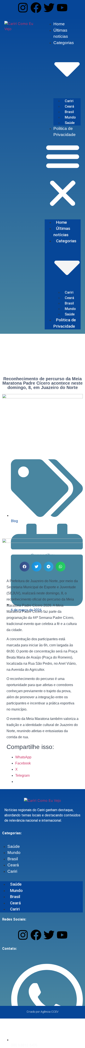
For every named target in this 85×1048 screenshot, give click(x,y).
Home (59, 24)
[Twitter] (49, 7)
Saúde (70, 123)
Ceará (69, 106)
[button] (63, 175)
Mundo (70, 117)
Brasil (69, 112)
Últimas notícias (61, 231)
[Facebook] (36, 7)
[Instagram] (22, 7)
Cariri (69, 101)
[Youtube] (62, 7)
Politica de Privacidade (64, 323)
